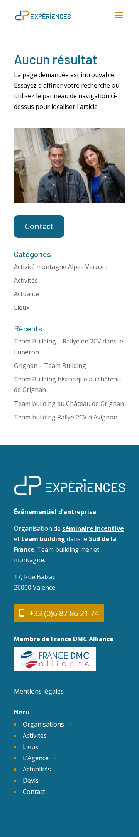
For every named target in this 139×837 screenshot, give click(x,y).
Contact (39, 226)
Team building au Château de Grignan (69, 403)
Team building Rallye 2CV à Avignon (65, 417)
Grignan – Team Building (50, 365)
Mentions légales (39, 691)
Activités (26, 280)
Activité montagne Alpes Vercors (61, 266)
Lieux (21, 307)
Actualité (26, 294)
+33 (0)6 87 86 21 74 (64, 613)
